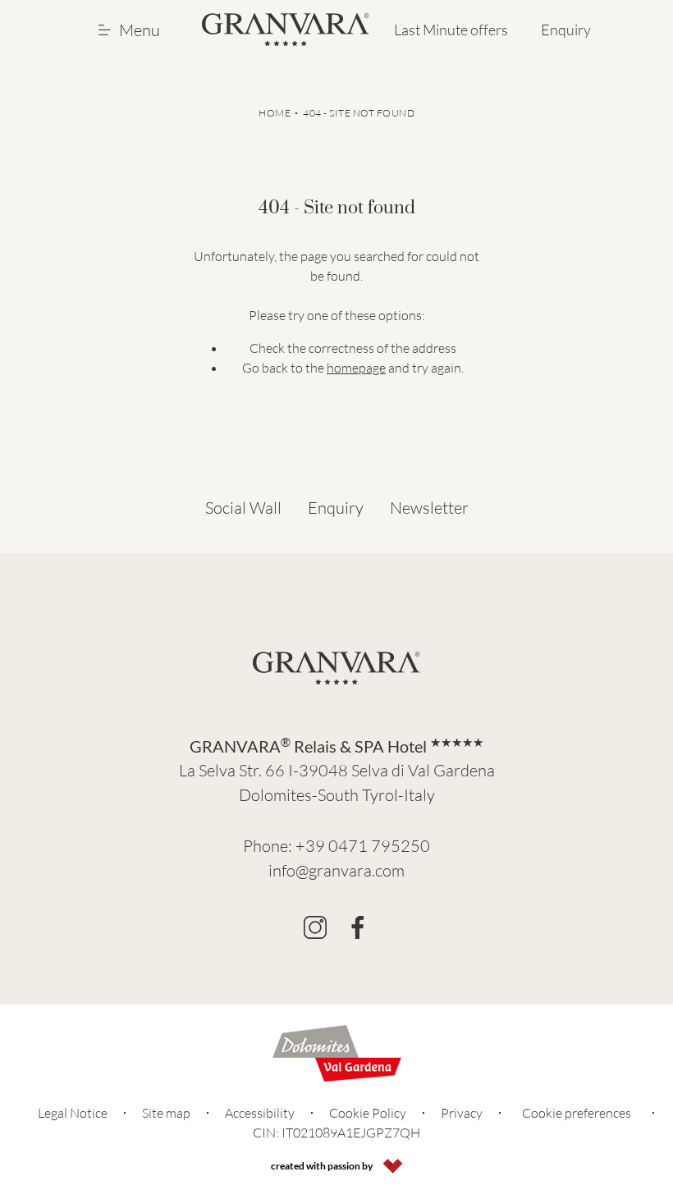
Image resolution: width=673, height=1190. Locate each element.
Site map (166, 1113)
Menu (139, 30)
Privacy (462, 1113)
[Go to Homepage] (285, 29)
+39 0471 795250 (362, 845)
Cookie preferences (576, 1113)
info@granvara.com (336, 870)
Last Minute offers (451, 30)
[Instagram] (315, 927)
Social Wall (243, 507)
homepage (356, 367)
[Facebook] (357, 927)
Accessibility (260, 1113)
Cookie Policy (367, 1113)
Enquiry (566, 30)
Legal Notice (73, 1113)
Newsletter (429, 507)
